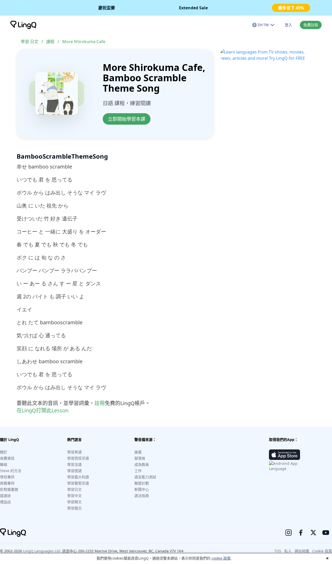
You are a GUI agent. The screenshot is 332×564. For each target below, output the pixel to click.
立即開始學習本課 (126, 119)
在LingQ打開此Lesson (42, 410)
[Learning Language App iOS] (284, 454)
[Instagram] (288, 532)
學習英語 (74, 451)
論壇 (138, 451)
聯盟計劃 (141, 483)
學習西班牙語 (78, 458)
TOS (277, 550)
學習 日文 (29, 41)
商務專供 (7, 483)
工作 (138, 470)
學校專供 (7, 476)
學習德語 (74, 470)
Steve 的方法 (10, 470)
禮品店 (5, 501)
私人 (288, 550)
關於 (3, 451)
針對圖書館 (9, 489)
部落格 (139, 458)
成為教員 (141, 464)
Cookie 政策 (322, 550)
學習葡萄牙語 (78, 483)
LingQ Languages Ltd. (42, 550)
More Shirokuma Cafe (83, 41)
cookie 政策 (221, 558)
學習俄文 (74, 508)
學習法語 (74, 464)
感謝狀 (5, 495)
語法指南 (141, 495)
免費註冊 (310, 24)
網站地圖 (302, 550)
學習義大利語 (78, 476)
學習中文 (74, 495)
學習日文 (74, 489)
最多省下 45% (291, 8)
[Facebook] (301, 532)
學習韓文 (74, 501)
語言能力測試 (145, 476)
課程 (50, 41)
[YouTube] (326, 532)
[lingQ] (23, 25)
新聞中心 (141, 489)
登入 (288, 24)
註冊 (99, 403)
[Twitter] (313, 532)
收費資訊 (7, 458)
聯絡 (3, 464)
